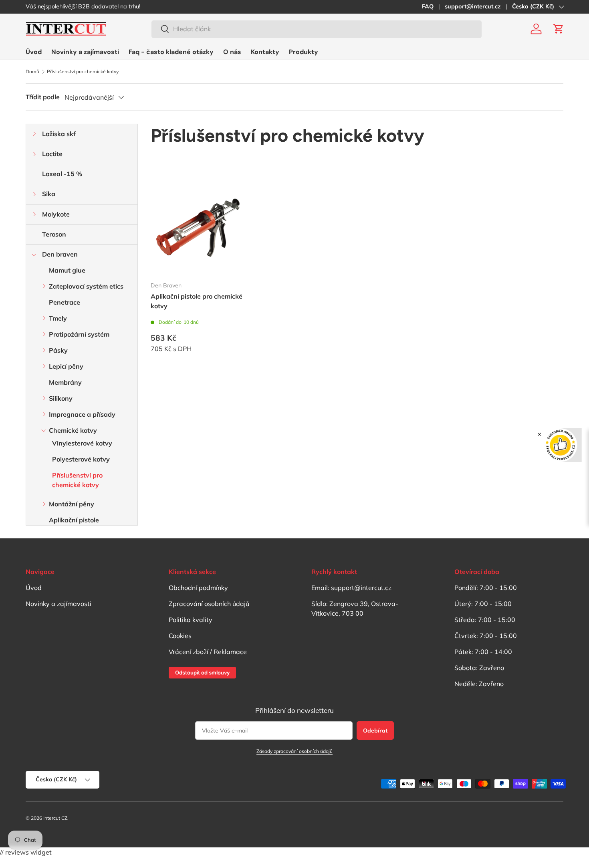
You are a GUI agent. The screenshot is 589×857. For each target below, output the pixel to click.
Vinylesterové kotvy (82, 443)
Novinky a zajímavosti (85, 52)
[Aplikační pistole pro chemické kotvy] (197, 228)
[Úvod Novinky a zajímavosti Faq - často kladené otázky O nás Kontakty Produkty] (172, 52)
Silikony (61, 398)
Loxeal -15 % (62, 174)
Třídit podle (43, 97)
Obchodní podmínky (198, 588)
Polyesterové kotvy (81, 459)
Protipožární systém (79, 334)
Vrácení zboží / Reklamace (208, 652)
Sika (48, 194)
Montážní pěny (71, 504)
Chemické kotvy (73, 430)
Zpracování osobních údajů (209, 604)
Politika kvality (190, 620)
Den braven (60, 254)
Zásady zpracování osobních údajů (294, 751)
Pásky (58, 350)
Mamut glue (67, 270)
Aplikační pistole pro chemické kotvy (196, 301)
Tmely (58, 318)
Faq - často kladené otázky (171, 52)
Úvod (34, 52)
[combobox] (316, 29)
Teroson (54, 234)
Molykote (56, 214)
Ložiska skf (59, 134)
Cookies (180, 636)
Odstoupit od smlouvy (202, 672)
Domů (32, 71)
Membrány (65, 382)
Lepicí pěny (66, 366)
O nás (232, 52)
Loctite (52, 154)
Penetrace (64, 302)
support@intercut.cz (473, 6)
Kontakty (265, 52)
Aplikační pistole (74, 520)
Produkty (303, 52)
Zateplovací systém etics (86, 286)
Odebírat (375, 730)
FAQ (428, 6)
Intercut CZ (55, 818)
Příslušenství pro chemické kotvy (83, 71)
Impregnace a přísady (82, 414)
